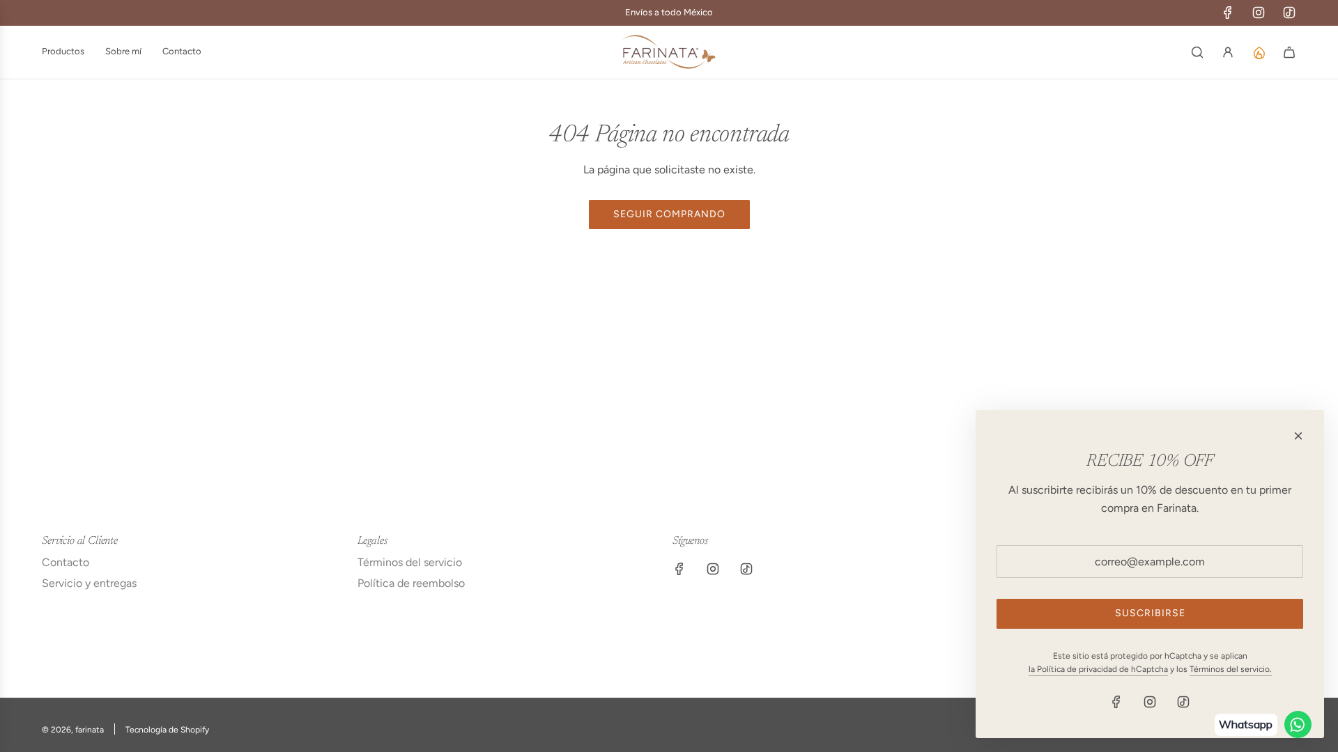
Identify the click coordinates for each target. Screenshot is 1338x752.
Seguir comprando (669, 214)
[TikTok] (1289, 12)
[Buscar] (1197, 52)
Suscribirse (1150, 613)
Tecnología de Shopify (167, 730)
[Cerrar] (1298, 436)
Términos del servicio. (1231, 669)
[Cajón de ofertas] (1258, 52)
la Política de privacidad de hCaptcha (1098, 669)
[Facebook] (1228, 12)
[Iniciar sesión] (1228, 52)
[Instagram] (1258, 12)
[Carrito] (1289, 52)
